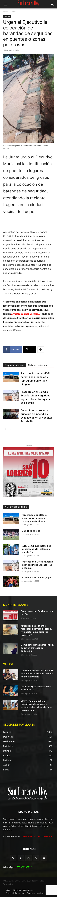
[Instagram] (28, 858)
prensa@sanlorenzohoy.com (37, 836)
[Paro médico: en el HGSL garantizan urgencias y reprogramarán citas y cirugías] (11, 377)
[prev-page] (5, 429)
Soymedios (8, 884)
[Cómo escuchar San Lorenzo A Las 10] (10, 615)
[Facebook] (21, 858)
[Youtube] (44, 858)
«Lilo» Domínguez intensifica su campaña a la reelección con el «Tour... (36, 549)
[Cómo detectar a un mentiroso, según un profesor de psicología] (10, 648)
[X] (36, 858)
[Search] (52, 4)
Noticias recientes (37, 365)
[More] (40, 349)
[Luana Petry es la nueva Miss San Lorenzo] (10, 690)
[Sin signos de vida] (11, 534)
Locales (14, 11)
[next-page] (10, 429)
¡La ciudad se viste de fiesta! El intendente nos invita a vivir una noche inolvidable (37, 673)
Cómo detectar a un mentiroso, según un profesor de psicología (37, 648)
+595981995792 (23, 867)
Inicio (5, 11)
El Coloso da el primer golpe (36, 577)
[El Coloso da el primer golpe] (11, 581)
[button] (5, 4)
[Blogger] (13, 858)
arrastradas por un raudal (25, 313)
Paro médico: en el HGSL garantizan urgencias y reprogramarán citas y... (34, 518)
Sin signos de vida (31, 531)
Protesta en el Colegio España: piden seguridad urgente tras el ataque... (38, 564)
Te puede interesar (14, 365)
